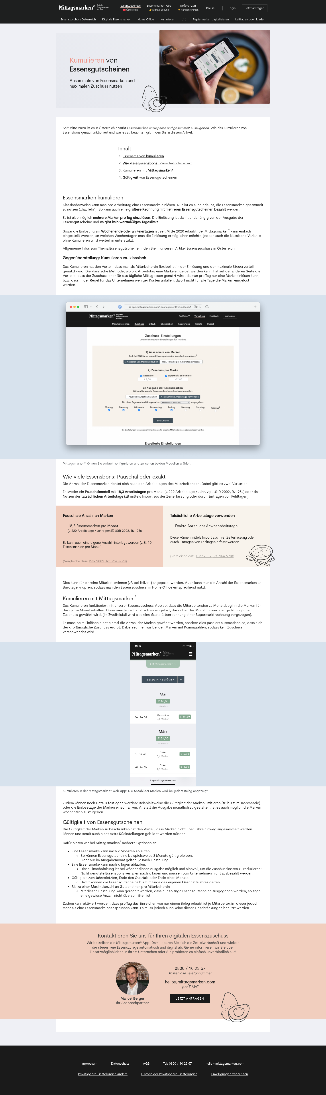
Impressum (89, 1063)
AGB (146, 1063)
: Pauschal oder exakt (157, 163)
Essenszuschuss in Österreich (211, 248)
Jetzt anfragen (254, 8)
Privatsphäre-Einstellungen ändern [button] (103, 1074)
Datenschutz (120, 1063)
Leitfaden (250, 19)
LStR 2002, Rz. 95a (228, 491)
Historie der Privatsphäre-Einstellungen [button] (169, 1074)
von (100, 64)
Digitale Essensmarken (116, 19)
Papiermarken (211, 19)
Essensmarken (143, 156)
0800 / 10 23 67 (190, 968)
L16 (184, 19)
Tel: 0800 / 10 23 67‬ (177, 1063)
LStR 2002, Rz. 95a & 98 (107, 561)
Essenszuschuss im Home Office (146, 587)
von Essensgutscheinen (150, 177)
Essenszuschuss (78, 19)
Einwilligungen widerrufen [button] (229, 1074)
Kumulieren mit (148, 170)
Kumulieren (168, 19)
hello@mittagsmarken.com (190, 982)
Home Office (146, 19)
